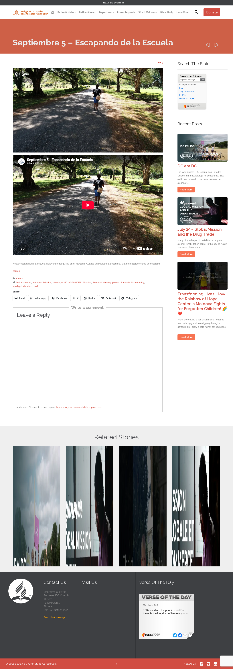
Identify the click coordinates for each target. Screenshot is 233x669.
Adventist (26, 282)
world (36, 286)
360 (18, 282)
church (56, 282)
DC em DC (187, 166)
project (115, 282)
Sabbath (125, 282)
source (16, 271)
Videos (19, 278)
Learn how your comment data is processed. (79, 407)
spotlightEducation (22, 286)
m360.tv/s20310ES (71, 282)
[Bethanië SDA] (31, 12)
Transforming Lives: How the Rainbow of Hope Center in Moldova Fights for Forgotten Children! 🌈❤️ (202, 304)
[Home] (52, 12)
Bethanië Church (24, 663)
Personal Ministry (102, 282)
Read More (186, 189)
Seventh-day (137, 282)
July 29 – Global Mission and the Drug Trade (199, 232)
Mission (87, 282)
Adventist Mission (41, 282)
